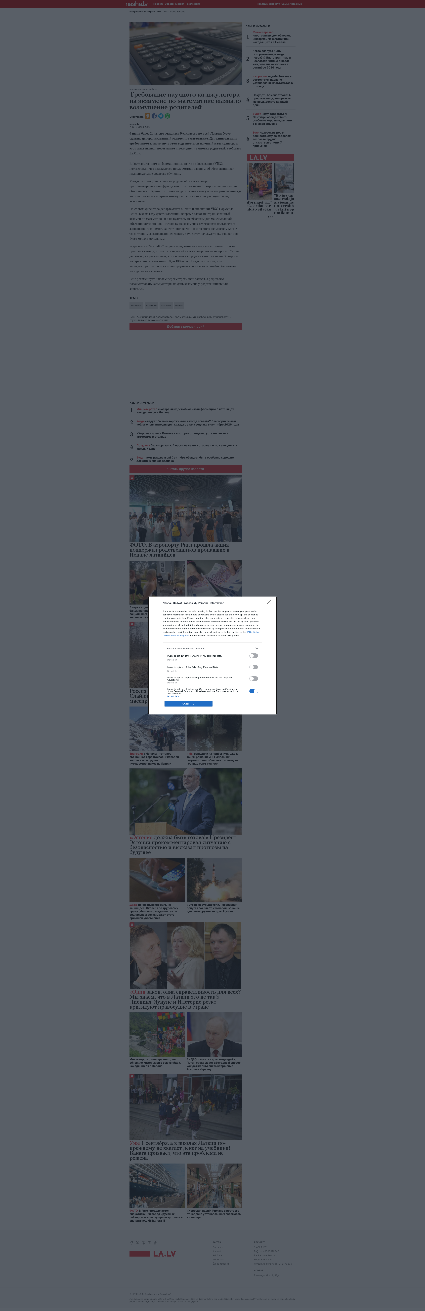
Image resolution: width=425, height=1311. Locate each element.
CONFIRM (188, 704)
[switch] (253, 655)
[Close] (270, 603)
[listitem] (212, 648)
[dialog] (212, 655)
